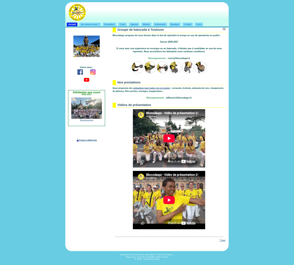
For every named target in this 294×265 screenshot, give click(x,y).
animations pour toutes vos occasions (151, 88)
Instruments (159, 24)
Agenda (132, 24)
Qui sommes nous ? (88, 24)
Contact (186, 24)
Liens (197, 24)
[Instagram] (93, 75)
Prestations (108, 24)
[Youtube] (86, 83)
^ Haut (222, 240)
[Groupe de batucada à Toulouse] (75, 19)
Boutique (173, 24)
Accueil (70, 24)
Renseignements (86, 120)
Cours (121, 24)
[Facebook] (80, 75)
